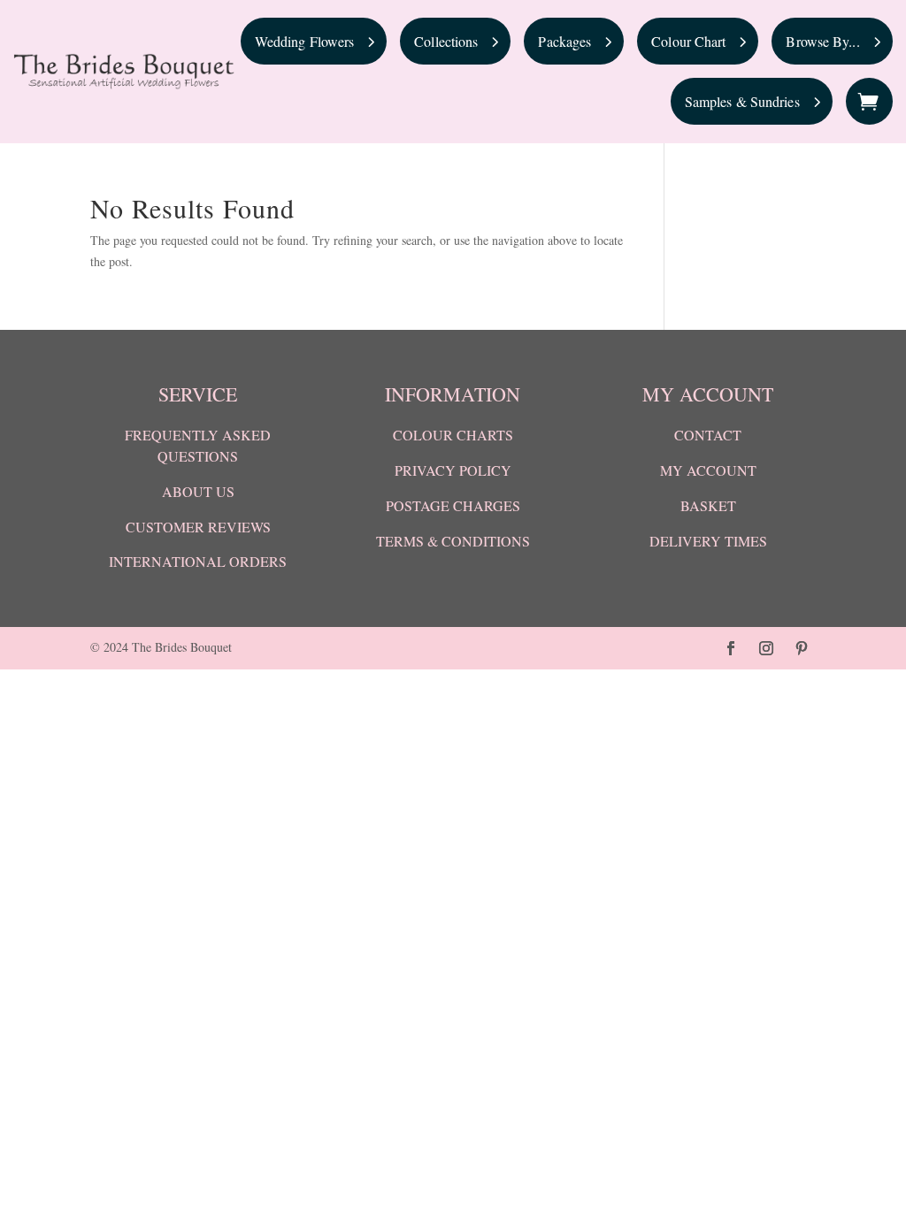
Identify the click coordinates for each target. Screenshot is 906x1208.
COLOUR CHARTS (453, 434)
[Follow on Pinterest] (801, 648)
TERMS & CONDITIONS (453, 540)
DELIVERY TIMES (708, 540)
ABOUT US (198, 491)
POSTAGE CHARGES (453, 505)
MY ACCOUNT (708, 470)
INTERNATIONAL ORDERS (198, 561)
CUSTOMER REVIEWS (198, 526)
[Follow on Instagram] (766, 648)
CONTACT (707, 434)
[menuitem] (314, 41)
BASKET (708, 505)
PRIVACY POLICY (453, 470)
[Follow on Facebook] (731, 648)
